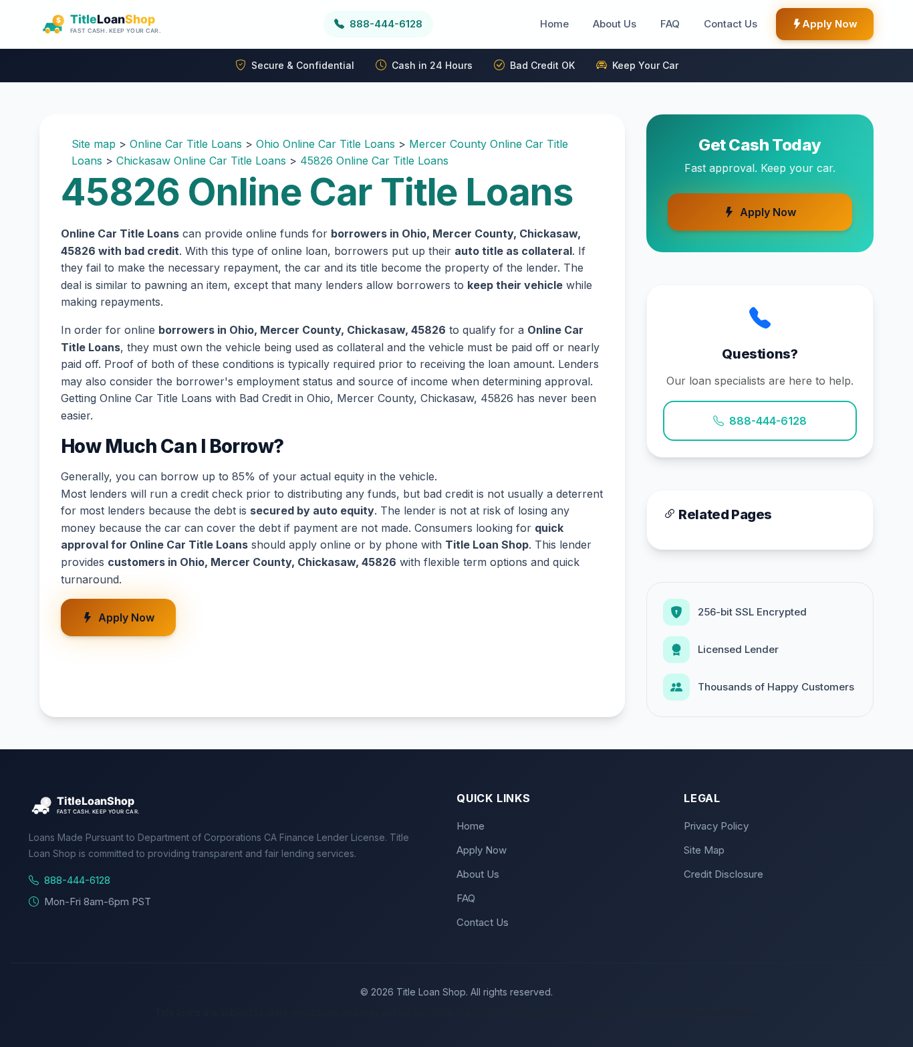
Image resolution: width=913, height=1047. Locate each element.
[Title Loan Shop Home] (133, 24)
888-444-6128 (768, 420)
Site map (94, 144)
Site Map (704, 850)
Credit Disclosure (723, 874)
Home (554, 23)
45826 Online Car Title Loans (374, 160)
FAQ (670, 23)
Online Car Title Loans (186, 144)
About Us (614, 23)
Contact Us (730, 23)
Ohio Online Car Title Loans (325, 144)
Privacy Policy (716, 826)
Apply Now (830, 23)
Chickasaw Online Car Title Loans (201, 160)
